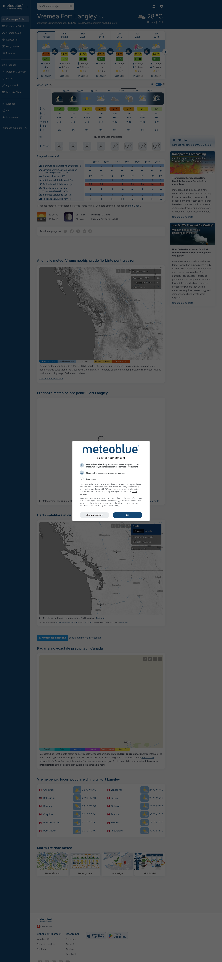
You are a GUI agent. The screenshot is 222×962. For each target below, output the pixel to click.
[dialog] (111, 481)
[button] (111, 479)
